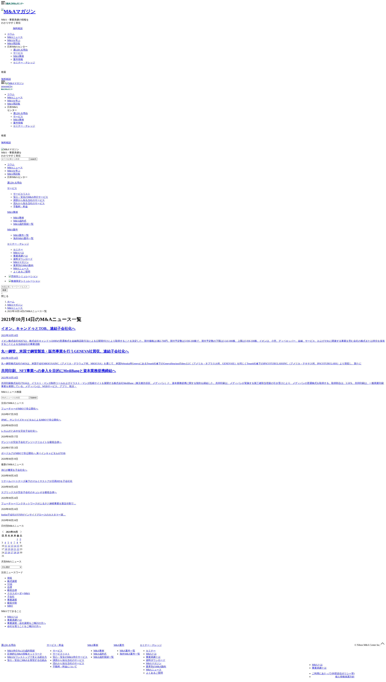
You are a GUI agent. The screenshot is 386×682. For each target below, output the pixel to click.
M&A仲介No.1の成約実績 (21, 650)
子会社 (10, 596)
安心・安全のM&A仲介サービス (30, 197)
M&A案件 (12, 229)
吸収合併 (12, 590)
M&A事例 (18, 56)
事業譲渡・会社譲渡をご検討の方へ (26, 623)
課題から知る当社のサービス (29, 200)
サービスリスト (21, 194)
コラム (10, 34)
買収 (9, 578)
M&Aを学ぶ (13, 40)
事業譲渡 (12, 599)
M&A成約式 (19, 221)
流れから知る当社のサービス (29, 203)
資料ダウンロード (23, 259)
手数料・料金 (20, 206)
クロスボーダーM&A (18, 593)
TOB (9, 584)
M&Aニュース (15, 37)
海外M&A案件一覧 (23, 238)
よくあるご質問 (21, 271)
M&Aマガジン (21, 262)
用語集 (13, 104)
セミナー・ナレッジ (24, 62)
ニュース (15, 97)
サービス (18, 53)
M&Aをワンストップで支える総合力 (27, 657)
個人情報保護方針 (344, 676)
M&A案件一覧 (21, 235)
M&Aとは (18, 252)
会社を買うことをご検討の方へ (24, 626)
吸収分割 (12, 603)
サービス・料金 (55, 645)
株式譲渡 (12, 581)
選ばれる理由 (20, 50)
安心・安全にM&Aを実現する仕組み (27, 660)
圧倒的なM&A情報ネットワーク (24, 654)
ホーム (10, 301)
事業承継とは (20, 256)
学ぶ (13, 100)
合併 (9, 587)
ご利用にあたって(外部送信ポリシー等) (333, 673)
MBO (10, 606)
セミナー (18, 249)
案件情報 (18, 59)
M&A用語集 (13, 43)
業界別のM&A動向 (23, 265)
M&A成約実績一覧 (23, 224)
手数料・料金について (65, 666)
